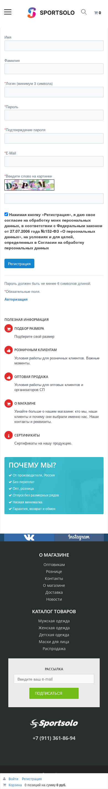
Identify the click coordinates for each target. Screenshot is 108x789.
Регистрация (32, 778)
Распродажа (54, 648)
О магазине (54, 585)
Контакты (54, 578)
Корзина (15, 784)
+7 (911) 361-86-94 (54, 738)
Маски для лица (54, 641)
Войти (14, 778)
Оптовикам (54, 564)
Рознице (54, 571)
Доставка (54, 592)
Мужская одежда (54, 620)
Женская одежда (54, 627)
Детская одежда (54, 634)
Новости (54, 599)
